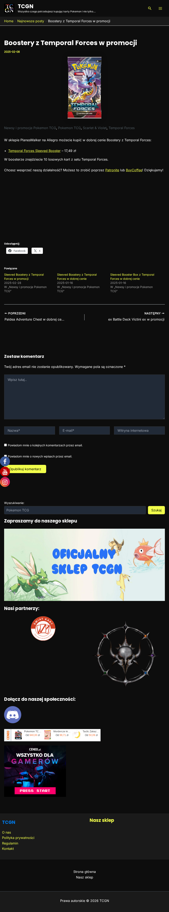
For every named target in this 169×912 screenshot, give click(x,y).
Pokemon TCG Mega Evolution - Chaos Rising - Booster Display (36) (32, 731)
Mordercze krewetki (62, 731)
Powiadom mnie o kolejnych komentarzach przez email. (45, 445)
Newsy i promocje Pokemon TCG (30, 128)
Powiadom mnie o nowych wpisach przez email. (40, 456)
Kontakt (8, 849)
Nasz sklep (102, 820)
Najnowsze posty (30, 21)
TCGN (25, 6)
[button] (150, 8)
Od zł (33, 735)
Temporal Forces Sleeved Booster (34, 151)
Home (8, 21)
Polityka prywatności (18, 838)
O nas (6, 832)
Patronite (112, 170)
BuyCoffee (134, 170)
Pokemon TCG (69, 128)
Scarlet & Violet (95, 128)
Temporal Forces (122, 128)
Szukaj (156, 510)
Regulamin (10, 843)
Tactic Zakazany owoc (91, 731)
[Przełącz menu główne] (160, 8)
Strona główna (84, 872)
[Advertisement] (84, 207)
